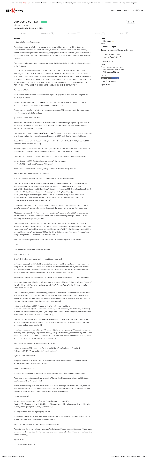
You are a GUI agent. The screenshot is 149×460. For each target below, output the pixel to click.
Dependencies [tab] (46, 34)
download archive (107, 62)
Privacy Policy (136, 456)
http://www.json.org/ (43, 102)
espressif (20, 21)
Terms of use (125, 456)
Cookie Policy (114, 456)
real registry (132, 3)
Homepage (107, 41)
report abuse (105, 85)
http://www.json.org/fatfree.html (51, 133)
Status (145, 456)
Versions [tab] (122, 34)
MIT (104, 43)
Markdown (112, 81)
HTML (103, 81)
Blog (119, 11)
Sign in (126, 11)
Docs (112, 11)
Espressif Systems (18, 456)
